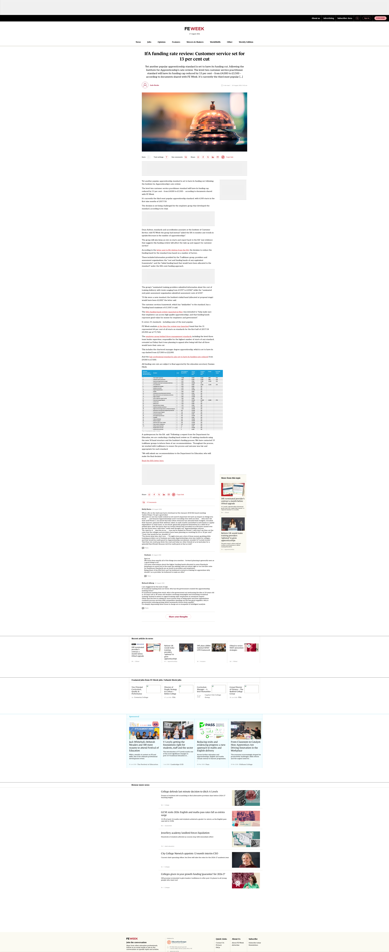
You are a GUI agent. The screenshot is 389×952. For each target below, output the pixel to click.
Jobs (149, 42)
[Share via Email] (218, 157)
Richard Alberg (148, 583)
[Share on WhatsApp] (198, 157)
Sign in (366, 18)
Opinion (162, 42)
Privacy (219, 945)
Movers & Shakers (195, 42)
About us (316, 18)
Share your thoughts (178, 617)
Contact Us (220, 943)
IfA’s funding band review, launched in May (164, 312)
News (138, 42)
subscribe (380, 18)
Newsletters (253, 945)
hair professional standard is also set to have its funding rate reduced (178, 357)
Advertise (235, 945)
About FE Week (238, 943)
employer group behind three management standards (169, 336)
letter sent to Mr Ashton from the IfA (173, 250)
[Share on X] (208, 157)
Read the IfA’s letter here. (153, 461)
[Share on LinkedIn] (213, 157)
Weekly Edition (246, 42)
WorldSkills (215, 42)
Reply (147, 548)
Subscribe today (255, 943)
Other (229, 42)
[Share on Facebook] (203, 157)
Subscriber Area (344, 18)
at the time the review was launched (173, 326)
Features (176, 42)
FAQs (218, 947)
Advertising (328, 18)
